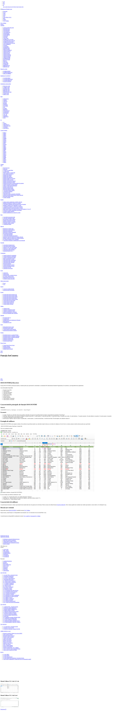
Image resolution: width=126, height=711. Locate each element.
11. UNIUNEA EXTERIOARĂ (10, 618)
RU (4, 2)
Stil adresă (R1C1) (7, 317)
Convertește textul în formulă (9, 246)
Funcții (2, 24)
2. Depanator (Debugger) (8, 576)
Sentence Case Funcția (8, 642)
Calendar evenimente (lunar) (9, 310)
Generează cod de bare (8, 268)
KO (18, 6)
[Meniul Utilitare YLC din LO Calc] (10, 692)
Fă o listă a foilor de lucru (8, 276)
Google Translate (6, 197)
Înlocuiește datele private (8, 196)
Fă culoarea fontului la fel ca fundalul (11, 239)
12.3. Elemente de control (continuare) (11, 595)
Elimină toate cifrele (7, 176)
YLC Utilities (6, 20)
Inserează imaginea (7, 263)
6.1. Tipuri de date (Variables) (9, 581)
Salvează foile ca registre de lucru (10, 275)
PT (13, 6)
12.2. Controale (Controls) (8, 594)
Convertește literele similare (9, 190)
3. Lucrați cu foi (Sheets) (8, 577)
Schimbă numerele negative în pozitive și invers (13, 207)
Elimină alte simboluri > (8, 177)
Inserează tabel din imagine (8, 290)
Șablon (2, 306)
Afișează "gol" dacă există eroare (10, 247)
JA (5, 6)
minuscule (5, 169)
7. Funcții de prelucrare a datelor (10, 613)
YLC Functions (31, 516)
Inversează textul (6, 192)
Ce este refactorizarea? (7, 656)
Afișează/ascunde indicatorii (9, 261)
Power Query (3, 343)
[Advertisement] (10, 368)
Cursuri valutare (4, 130)
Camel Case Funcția (7, 638)
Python (2, 332)
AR (10, 6)
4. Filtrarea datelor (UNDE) (9, 610)
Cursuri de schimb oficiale (8, 288)
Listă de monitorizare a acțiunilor (10, 312)
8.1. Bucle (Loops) (7, 585)
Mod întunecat (6, 321)
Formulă (2, 242)
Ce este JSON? (6, 655)
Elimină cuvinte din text (8, 186)
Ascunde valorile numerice (8, 211)
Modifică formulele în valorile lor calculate (12, 203)
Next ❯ (7, 535)
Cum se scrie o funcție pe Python (10, 650)
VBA (4, 13)
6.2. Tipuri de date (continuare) (9, 582)
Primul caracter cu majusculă (9, 172)
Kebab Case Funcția (7, 640)
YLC (4, 284)
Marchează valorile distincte (9, 229)
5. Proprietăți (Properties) (8, 579)
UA (4, 1)
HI (8, 6)
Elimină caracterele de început (9, 180)
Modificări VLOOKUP (5, 75)
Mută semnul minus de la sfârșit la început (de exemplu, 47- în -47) (17, 209)
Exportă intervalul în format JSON (10, 296)
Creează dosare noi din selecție (9, 329)
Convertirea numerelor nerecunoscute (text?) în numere (14, 204)
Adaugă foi (5, 272)
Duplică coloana (6, 346)
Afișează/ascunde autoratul (8, 262)
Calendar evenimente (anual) (9, 309)
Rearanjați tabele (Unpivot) (8, 635)
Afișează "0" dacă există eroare (9, 248)
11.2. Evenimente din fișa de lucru (10, 591)
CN (11, 6)
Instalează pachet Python (8, 339)
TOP (2, 351)
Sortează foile (6, 274)
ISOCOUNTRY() (13, 510)
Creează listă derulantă (7, 234)
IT (16, 6)
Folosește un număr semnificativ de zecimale (12, 210)
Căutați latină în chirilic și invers (9, 541)
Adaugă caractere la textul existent (10, 184)
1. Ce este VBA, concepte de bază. (10, 575)
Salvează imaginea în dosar (8, 266)
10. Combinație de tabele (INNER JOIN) (11, 617)
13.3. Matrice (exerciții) (8, 599)
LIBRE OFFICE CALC (6, 631)
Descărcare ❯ (3, 709)
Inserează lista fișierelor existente (10, 330)
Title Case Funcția (7, 644)
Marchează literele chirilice (8, 189)
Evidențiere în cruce (7, 322)
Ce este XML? (6, 654)
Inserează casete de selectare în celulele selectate (13, 237)
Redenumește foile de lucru (8, 277)
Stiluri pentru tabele (5, 281)
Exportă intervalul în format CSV (10, 294)
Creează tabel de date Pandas (9, 300)
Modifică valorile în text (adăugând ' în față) (12, 205)
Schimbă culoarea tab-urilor (9, 278)
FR (14, 6)
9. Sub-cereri (5, 616)
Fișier (2, 324)
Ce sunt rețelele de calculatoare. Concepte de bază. (13, 658)
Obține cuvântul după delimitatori (10, 185)
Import (2, 286)
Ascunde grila (6, 318)
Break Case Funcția (7, 641)
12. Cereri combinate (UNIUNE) (10, 619)
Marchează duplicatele (7, 231)
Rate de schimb (6, 543)
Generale (2, 25)
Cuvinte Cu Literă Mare (8, 170)
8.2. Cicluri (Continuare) (8, 586)
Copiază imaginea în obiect (8, 264)
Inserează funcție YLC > (8, 250)
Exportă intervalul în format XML (10, 295)
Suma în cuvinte (4, 69)
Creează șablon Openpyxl (8, 302)
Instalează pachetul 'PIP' (8, 338)
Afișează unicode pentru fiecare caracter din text (13, 195)
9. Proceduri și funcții (7, 588)
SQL (4, 16)
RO (21, 6)
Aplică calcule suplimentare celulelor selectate (12, 202)
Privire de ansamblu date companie (10, 313)
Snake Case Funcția (7, 639)
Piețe (2, 96)
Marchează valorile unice (8, 228)
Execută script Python (7, 340)
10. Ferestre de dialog (7, 589)
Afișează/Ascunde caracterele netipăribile (11, 194)
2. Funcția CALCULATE (8, 627)
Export (2, 292)
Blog (4, 18)
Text (1, 165)
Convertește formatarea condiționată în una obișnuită (14, 240)
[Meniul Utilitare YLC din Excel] (10, 707)
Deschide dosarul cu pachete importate (11, 337)
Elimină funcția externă (8, 348)
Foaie (2, 270)
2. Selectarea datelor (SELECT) (9, 607)
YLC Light (26, 516)
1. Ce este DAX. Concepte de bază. (10, 626)
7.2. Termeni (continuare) (8, 584)
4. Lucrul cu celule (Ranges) (9, 578)
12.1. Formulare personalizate (9, 592)
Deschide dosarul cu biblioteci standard (11, 336)
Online (4, 19)
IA (1, 120)
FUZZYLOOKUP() (61, 504)
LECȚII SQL (3, 604)
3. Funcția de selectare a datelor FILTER (11, 629)
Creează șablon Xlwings (8, 304)
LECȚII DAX (3, 624)
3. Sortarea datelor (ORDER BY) (10, 609)
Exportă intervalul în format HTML (10, 299)
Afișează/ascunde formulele (9, 249)
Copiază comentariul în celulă (9, 257)
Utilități (2, 164)
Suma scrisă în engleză (8, 634)
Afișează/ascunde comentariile (9, 260)
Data (1, 214)
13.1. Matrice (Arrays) (7, 597)
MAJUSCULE (6, 167)
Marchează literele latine (8, 188)
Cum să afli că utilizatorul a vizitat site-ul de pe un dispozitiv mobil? (17, 659)
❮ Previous (3, 535)
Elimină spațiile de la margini (9, 178)
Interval (2, 226)
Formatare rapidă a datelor (8, 223)
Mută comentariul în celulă (8, 258)
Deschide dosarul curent (8, 328)
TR (22, 6)
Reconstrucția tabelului (8, 233)
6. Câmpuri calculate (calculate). (9, 612)
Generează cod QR (7, 267)
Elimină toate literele (7, 175)
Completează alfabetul (7, 191)
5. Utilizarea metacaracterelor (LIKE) (11, 611)
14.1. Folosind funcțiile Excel (9, 601)
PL (19, 6)
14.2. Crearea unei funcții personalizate (11, 602)
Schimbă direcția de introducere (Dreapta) (11, 320)
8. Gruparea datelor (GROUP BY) (10, 615)
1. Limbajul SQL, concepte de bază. (10, 606)
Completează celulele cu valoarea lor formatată (12, 206)
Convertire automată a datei (9, 218)
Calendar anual (6, 308)
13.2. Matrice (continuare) (8, 598)
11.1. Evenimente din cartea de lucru (10, 590)
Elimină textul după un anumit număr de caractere (13, 183)
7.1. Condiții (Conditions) (8, 583)
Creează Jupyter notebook (8, 301)
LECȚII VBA (3, 572)
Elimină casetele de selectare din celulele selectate (13, 238)
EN (4, 4)
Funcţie (8, 637)
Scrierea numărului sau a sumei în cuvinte (11, 212)
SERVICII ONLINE (5, 536)
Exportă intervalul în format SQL (10, 298)
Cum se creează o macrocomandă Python (11, 648)
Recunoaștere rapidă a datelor (9, 219)
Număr (2, 199)
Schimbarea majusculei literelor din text (11, 539)
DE (6, 6)
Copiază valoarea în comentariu (9, 255)
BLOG (2, 652)
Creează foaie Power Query (9, 345)
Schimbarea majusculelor (6, 83)
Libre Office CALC (7, 17)
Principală (5, 11)
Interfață (2, 315)
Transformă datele (7, 347)
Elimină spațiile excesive (8, 179)
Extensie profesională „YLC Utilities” (11, 647)
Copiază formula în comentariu (9, 256)
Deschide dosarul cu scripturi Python (10, 335)
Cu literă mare (6, 171)
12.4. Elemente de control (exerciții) (10, 596)
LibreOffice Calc (4, 430)
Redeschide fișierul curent (8, 326)
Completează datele (7, 224)
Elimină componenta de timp (9, 220)
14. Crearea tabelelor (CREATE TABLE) (11, 622)
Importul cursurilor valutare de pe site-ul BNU (12, 633)
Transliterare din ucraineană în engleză (11, 542)
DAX (4, 15)
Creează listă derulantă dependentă (10, 235)
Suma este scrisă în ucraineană (9, 540)
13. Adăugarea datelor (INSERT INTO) (11, 621)
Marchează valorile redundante (9, 232)
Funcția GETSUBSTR (8, 646)
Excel (4, 12)
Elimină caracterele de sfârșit (9, 182)
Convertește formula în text (8, 245)
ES (3, 6)
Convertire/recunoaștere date (9, 217)
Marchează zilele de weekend (9, 221)
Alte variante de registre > (8, 173)
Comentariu (3, 253)
